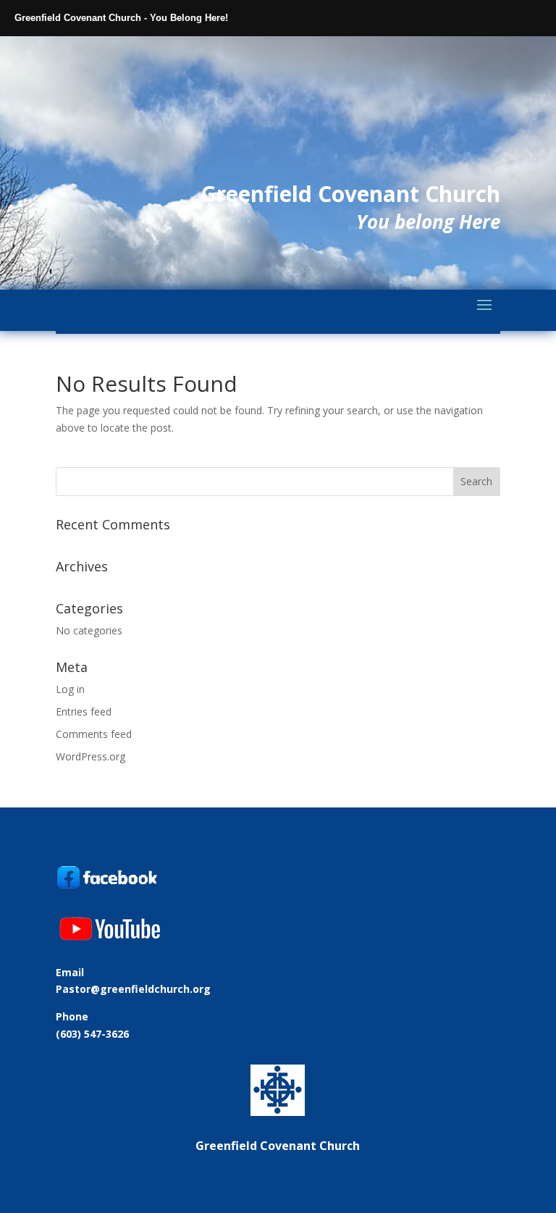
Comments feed (94, 734)
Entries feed (83, 711)
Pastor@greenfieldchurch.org (133, 989)
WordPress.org (90, 756)
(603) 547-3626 (92, 1034)
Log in (70, 689)
